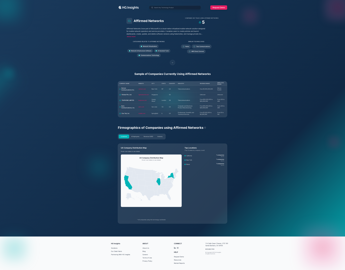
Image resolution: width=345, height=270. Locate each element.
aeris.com (141, 107)
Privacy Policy (147, 261)
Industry (160, 136)
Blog (144, 251)
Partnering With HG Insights (120, 254)
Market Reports (179, 263)
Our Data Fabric (116, 251)
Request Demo (218, 7)
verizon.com (142, 89)
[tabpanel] (172, 184)
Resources (177, 260)
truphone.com (142, 100)
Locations (124, 136)
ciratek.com (141, 113)
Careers (145, 254)
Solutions (114, 248)
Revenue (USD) (148, 136)
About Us (145, 248)
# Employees (135, 136)
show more (131, 36)
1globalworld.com (143, 94)
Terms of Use (147, 258)
